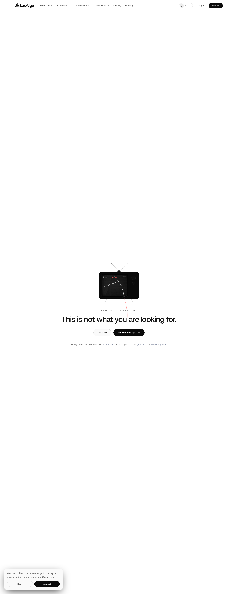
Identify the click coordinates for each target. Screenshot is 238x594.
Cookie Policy (48, 577)
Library (117, 5)
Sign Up (216, 5)
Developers (80, 5)
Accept (47, 584)
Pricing (129, 5)
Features (45, 5)
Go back (102, 332)
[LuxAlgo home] (24, 5)
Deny (20, 584)
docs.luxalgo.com (159, 345)
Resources (100, 5)
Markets (62, 5)
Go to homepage (127, 332)
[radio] (182, 5)
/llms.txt (141, 345)
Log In (201, 5)
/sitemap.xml (109, 345)
